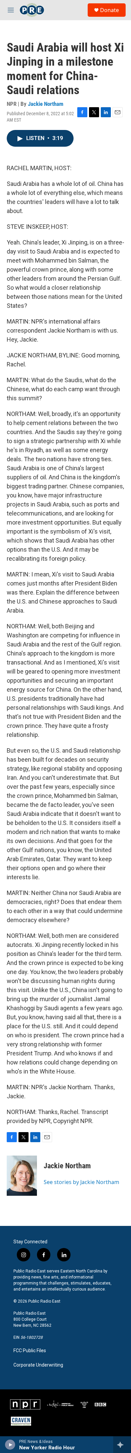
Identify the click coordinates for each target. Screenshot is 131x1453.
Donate (109, 10)
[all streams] (122, 1444)
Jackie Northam (45, 103)
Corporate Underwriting (38, 1365)
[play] (10, 1444)
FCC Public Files (29, 1350)
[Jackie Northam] (22, 1176)
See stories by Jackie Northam (81, 1182)
